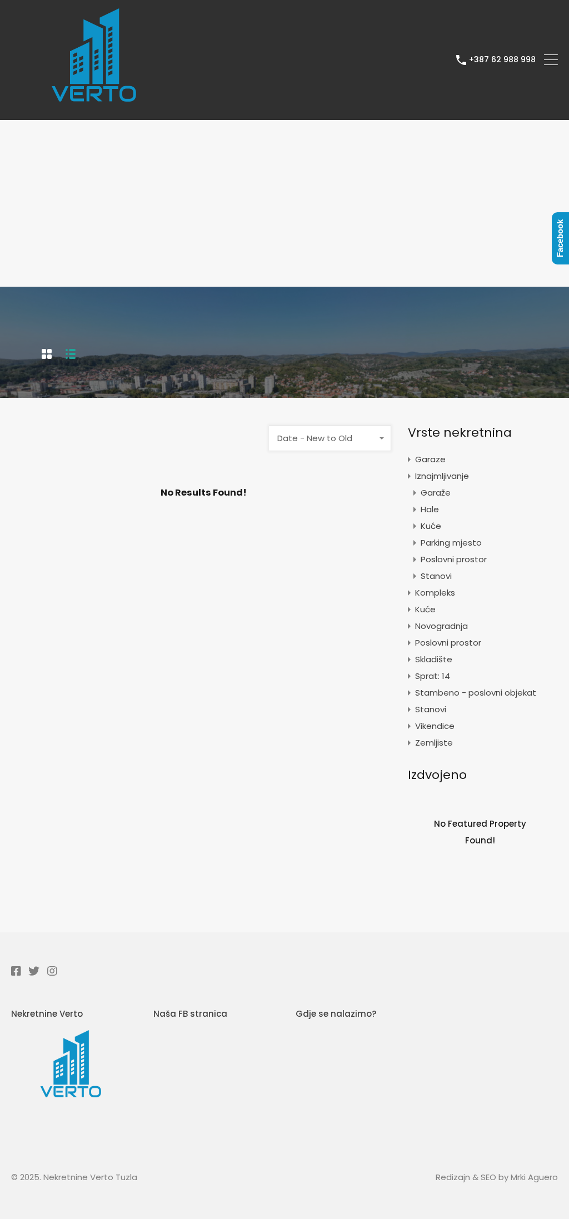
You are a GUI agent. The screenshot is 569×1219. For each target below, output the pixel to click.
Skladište (433, 659)
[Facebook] (16, 971)
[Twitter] (33, 971)
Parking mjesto (451, 542)
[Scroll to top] (549, 1201)
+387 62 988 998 (502, 59)
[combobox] (330, 438)
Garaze (430, 459)
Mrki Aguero (534, 1177)
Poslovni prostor (454, 559)
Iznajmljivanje (442, 476)
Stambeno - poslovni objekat (475, 692)
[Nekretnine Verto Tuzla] (94, 106)
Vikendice (435, 726)
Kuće (431, 526)
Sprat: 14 (432, 676)
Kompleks (435, 592)
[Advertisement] (284, 203)
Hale (430, 509)
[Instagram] (52, 971)
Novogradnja (441, 626)
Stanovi (436, 576)
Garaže (436, 492)
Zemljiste (434, 742)
